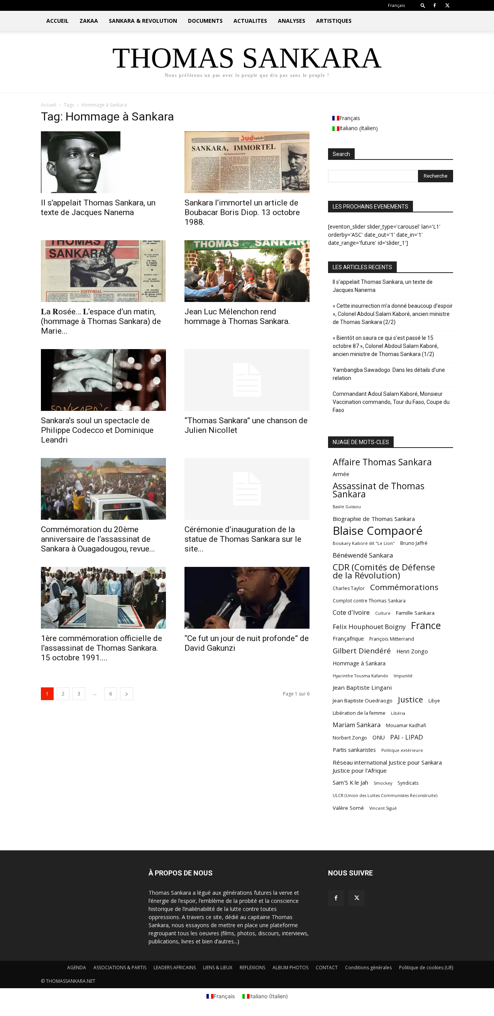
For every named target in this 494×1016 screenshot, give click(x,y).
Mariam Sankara (357, 725)
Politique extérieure (402, 750)
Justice (410, 699)
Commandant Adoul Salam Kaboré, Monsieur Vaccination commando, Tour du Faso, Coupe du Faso (391, 402)
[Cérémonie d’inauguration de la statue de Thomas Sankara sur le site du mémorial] (247, 489)
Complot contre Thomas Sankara (369, 600)
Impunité (403, 675)
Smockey (383, 783)
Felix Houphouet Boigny (369, 626)
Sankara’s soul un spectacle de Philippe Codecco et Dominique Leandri (97, 430)
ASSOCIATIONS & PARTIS (119, 967)
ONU (378, 737)
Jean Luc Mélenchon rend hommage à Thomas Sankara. (237, 316)
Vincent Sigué (383, 808)
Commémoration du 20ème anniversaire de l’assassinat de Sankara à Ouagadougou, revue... (98, 539)
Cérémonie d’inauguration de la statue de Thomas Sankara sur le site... (242, 539)
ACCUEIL (57, 20)
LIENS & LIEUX (217, 967)
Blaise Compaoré (378, 531)
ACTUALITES (250, 20)
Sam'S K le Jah (350, 782)
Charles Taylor (349, 588)
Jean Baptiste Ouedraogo (362, 700)
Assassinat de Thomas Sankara (379, 490)
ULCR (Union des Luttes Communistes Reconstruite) (385, 795)
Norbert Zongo (350, 737)
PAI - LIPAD (406, 737)
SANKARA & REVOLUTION (143, 20)
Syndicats (408, 783)
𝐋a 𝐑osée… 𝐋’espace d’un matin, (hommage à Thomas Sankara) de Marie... (101, 321)
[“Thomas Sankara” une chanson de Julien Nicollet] (247, 380)
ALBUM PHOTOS (290, 967)
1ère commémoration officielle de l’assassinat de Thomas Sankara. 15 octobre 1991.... (101, 648)
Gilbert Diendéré (362, 651)
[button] (423, 5)
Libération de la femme (359, 713)
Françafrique (348, 638)
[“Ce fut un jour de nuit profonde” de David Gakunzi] (247, 598)
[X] (447, 5)
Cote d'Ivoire (351, 613)
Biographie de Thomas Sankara (374, 518)
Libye (434, 700)
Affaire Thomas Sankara (382, 462)
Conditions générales (368, 967)
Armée (341, 474)
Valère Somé (348, 807)
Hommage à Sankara (359, 663)
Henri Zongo (412, 651)
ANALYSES (291, 20)
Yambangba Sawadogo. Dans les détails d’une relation (389, 374)
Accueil (48, 105)
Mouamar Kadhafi (406, 725)
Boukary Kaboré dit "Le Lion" (364, 543)
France (426, 625)
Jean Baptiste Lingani (362, 687)
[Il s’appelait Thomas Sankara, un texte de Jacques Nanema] (103, 162)
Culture (383, 613)
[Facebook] (434, 5)
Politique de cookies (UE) (426, 967)
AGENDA (76, 967)
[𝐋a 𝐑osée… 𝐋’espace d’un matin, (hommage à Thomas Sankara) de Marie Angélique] (103, 271)
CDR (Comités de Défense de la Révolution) (384, 571)
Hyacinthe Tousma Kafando (360, 675)
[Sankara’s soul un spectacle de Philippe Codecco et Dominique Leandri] (103, 380)
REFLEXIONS (252, 967)
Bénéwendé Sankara (363, 555)
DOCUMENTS (205, 20)
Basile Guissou (347, 506)
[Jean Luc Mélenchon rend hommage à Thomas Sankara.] (247, 271)
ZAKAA (89, 20)
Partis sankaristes (354, 749)
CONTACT (327, 967)
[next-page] (126, 693)
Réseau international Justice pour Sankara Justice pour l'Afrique (387, 766)
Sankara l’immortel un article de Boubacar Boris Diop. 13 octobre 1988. (242, 212)
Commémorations (404, 587)
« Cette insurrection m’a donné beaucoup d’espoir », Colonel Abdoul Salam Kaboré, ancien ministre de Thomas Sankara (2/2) (393, 314)
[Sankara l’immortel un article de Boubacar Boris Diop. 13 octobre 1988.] (247, 162)
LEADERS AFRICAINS (175, 967)
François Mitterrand (391, 638)
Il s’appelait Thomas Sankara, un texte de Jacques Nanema (98, 207)
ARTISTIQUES (334, 20)
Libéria (398, 713)
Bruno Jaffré (414, 543)
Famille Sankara (415, 612)
